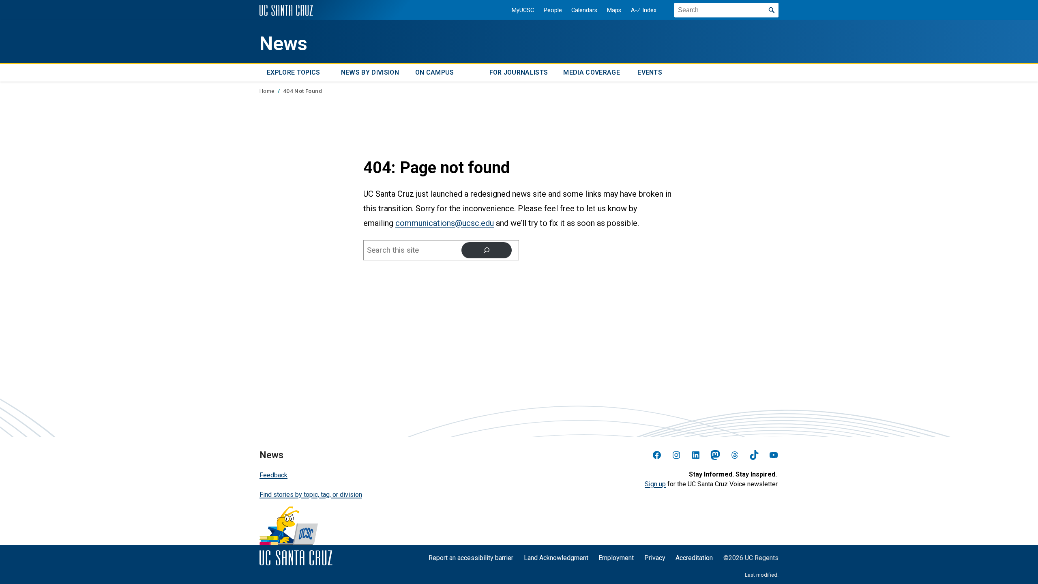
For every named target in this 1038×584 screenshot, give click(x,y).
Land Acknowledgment (556, 558)
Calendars (584, 10)
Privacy (654, 558)
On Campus (434, 72)
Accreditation (694, 558)
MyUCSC (523, 10)
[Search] (486, 250)
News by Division (370, 72)
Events (649, 72)
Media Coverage (591, 72)
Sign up (655, 484)
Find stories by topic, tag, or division (311, 494)
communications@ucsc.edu (444, 223)
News (283, 43)
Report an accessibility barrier (471, 558)
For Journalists (518, 72)
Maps (614, 10)
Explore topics (293, 72)
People (553, 10)
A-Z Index (643, 10)
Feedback (273, 475)
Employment (616, 558)
